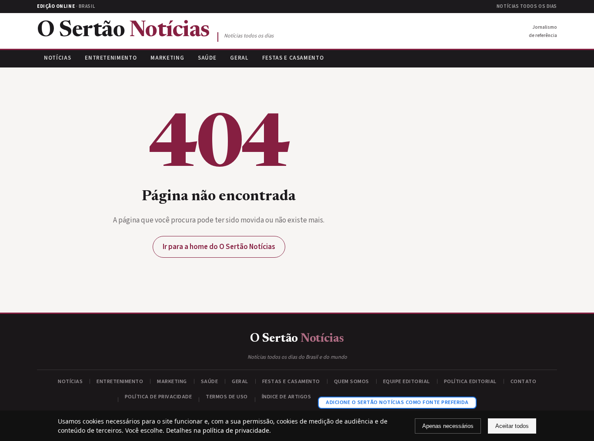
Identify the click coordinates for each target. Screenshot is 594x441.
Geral (239, 58)
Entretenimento (111, 58)
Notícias (57, 58)
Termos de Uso (227, 397)
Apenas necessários (448, 426)
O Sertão (123, 31)
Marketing (167, 58)
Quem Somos (351, 381)
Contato (524, 381)
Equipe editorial (406, 381)
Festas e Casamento (293, 58)
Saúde (207, 58)
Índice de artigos (286, 397)
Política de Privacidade (158, 397)
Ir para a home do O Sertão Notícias (219, 247)
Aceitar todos (512, 426)
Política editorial (470, 381)
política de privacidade (236, 430)
